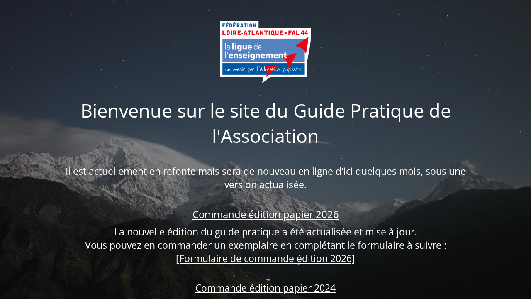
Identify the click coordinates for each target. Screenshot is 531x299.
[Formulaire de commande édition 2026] (265, 258)
